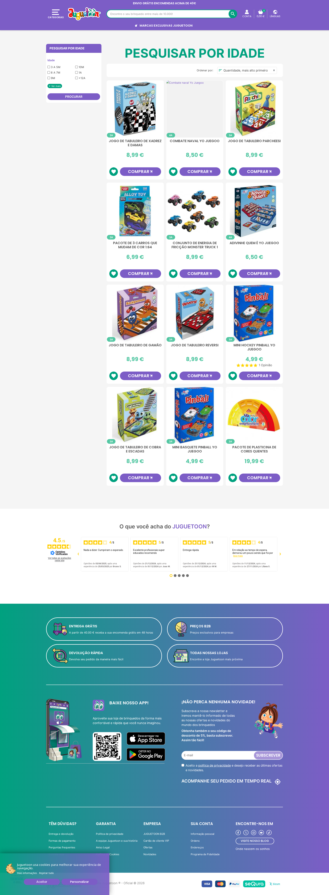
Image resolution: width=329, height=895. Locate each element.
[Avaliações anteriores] (78, 554)
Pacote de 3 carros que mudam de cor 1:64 (135, 245)
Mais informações (27, 873)
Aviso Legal (103, 847)
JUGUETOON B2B (154, 834)
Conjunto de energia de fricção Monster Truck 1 (195, 245)
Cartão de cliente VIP (156, 840)
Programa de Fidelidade (205, 854)
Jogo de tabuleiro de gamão (135, 345)
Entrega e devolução (61, 834)
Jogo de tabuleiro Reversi (194, 345)
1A (80, 72)
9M (53, 78)
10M (81, 67)
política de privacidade (214, 765)
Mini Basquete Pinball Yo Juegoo (194, 449)
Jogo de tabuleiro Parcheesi (254, 141)
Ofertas (148, 847)
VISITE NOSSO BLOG (255, 841)
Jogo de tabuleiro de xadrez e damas (135, 143)
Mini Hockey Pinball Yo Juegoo (254, 347)
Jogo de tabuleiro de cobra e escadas (135, 449)
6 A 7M (55, 72)
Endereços (197, 847)
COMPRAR (140, 171)
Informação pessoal (202, 834)
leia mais (238, 555)
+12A (82, 78)
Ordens (195, 840)
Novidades (149, 854)
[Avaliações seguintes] (280, 554)
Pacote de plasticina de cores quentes (254, 449)
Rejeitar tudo (46, 873)
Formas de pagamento (62, 840)
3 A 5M (55, 67)
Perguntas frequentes (62, 847)
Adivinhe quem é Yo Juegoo (254, 243)
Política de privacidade (109, 834)
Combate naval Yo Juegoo (195, 141)
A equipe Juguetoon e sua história (116, 840)
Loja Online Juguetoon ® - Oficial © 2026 (115, 883)
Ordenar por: (205, 70)
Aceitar (41, 882)
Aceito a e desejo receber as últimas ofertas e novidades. (234, 768)
